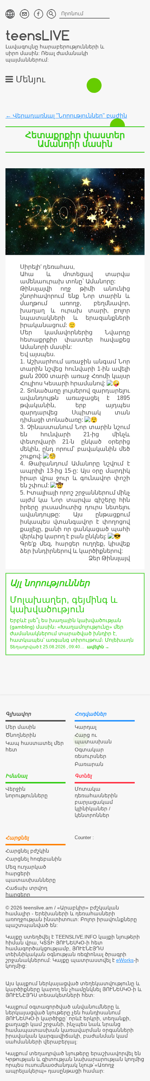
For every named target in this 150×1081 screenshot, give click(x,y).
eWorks (125, 960)
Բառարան (89, 764)
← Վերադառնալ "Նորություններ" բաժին (66, 116)
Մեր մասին (20, 727)
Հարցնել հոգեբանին (33, 859)
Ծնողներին (20, 735)
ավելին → (98, 646)
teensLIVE (37, 35)
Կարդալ (85, 727)
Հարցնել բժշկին (27, 851)
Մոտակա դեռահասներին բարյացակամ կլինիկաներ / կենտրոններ (96, 802)
